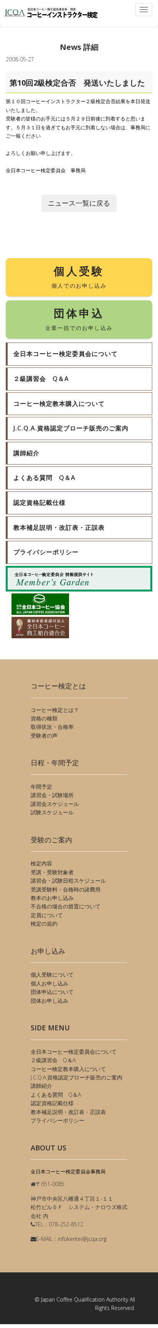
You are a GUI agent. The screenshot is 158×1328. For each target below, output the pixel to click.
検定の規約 (44, 923)
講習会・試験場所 (52, 795)
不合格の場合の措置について (65, 906)
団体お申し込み (49, 1000)
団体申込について (52, 991)
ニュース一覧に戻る (79, 203)
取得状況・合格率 (52, 726)
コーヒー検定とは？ (55, 709)
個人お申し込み (49, 983)
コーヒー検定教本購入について (68, 1069)
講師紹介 (41, 1085)
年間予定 (41, 786)
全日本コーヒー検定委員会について (74, 1051)
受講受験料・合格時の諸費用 (65, 889)
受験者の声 (44, 735)
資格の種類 (44, 718)
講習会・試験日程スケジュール (68, 880)
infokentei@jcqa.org (82, 1238)
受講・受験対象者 (52, 872)
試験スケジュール (52, 812)
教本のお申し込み (52, 897)
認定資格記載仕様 (52, 1103)
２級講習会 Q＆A (53, 1060)
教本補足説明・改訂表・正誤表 (68, 1111)
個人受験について (52, 974)
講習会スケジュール (55, 803)
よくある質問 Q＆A (56, 1094)
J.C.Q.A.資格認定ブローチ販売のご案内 (76, 1077)
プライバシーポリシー (57, 1120)
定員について (47, 915)
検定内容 (41, 863)
